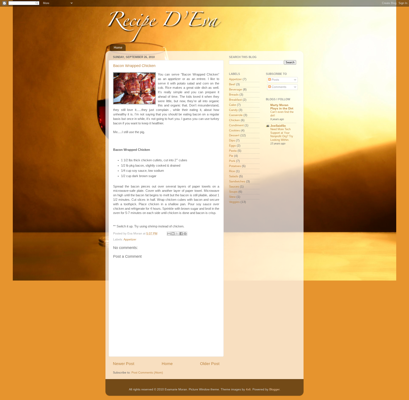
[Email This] (169, 233)
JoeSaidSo (278, 125)
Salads (233, 176)
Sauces (234, 186)
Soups (233, 191)
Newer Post (123, 363)
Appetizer (130, 239)
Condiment (236, 125)
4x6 (248, 389)
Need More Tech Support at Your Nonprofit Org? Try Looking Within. (281, 134)
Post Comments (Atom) (147, 372)
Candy (233, 110)
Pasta (233, 150)
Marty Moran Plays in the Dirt (281, 106)
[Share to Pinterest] (185, 233)
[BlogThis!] (173, 233)
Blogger (274, 389)
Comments (278, 87)
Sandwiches (237, 181)
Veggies (234, 202)
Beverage (235, 89)
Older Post (209, 363)
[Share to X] (177, 233)
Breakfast (235, 99)
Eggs (232, 145)
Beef (232, 84)
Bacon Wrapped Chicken (134, 66)
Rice (232, 171)
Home (118, 47)
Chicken (234, 120)
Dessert (234, 135)
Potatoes (235, 166)
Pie (231, 155)
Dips (232, 140)
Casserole (236, 115)
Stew (232, 196)
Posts (275, 79)
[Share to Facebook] (181, 233)
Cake (232, 104)
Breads (234, 94)
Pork (232, 161)
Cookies (234, 130)
